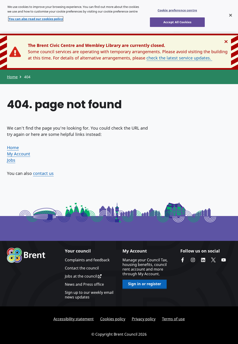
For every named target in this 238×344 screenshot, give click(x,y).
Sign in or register (144, 283)
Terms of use (173, 318)
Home (12, 76)
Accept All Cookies (177, 22)
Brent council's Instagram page (193, 260)
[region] (119, 16)
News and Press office (84, 284)
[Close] (230, 15)
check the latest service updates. (179, 58)
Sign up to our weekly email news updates (89, 294)
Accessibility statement (73, 318)
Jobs (11, 160)
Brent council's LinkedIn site (203, 260)
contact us (43, 173)
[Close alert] (226, 41)
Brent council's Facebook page (182, 260)
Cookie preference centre (177, 10)
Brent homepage (26, 255)
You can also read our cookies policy (36, 19)
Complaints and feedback (87, 260)
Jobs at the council (81, 276)
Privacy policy (143, 318)
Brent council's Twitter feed (213, 260)
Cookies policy (112, 318)
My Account (18, 154)
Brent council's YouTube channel (223, 260)
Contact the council (82, 268)
